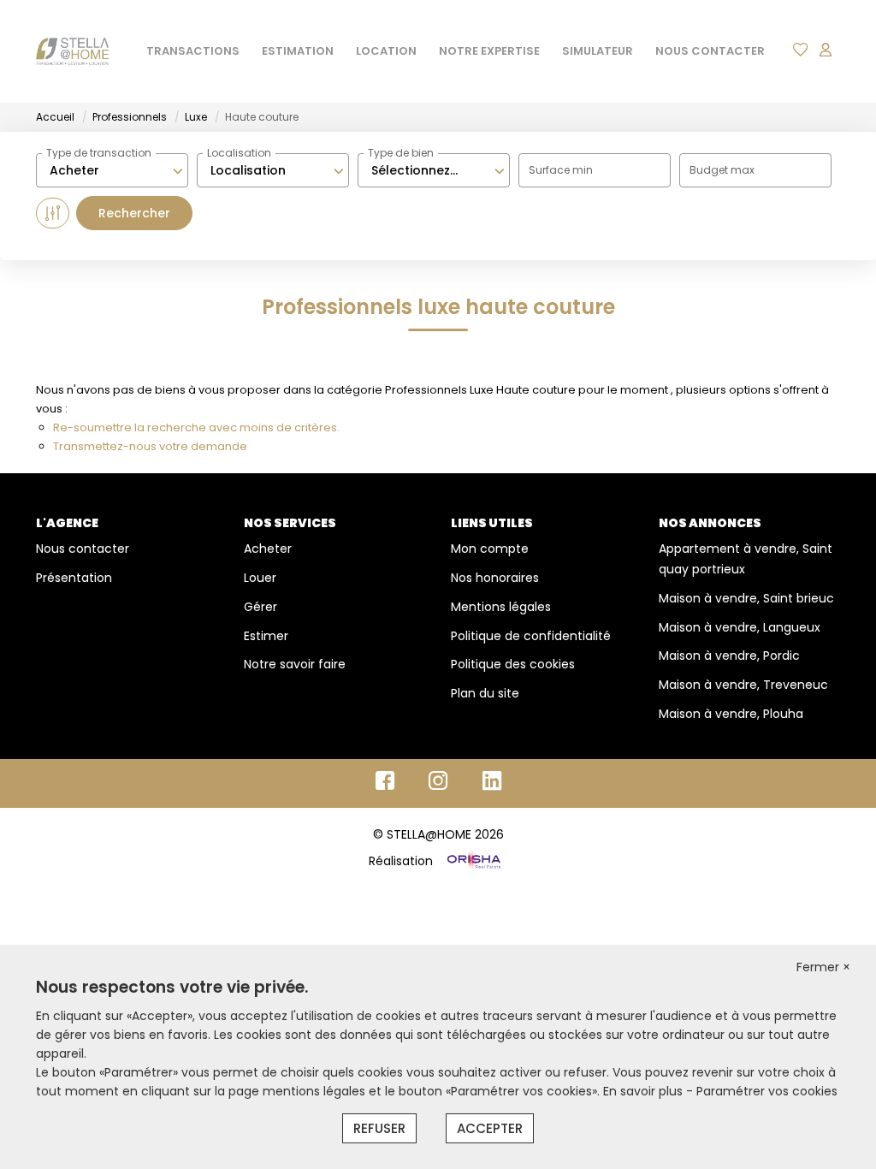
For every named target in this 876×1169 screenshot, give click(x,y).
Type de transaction (98, 152)
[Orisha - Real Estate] (472, 860)
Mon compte (490, 548)
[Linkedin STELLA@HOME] (491, 784)
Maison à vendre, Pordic (729, 655)
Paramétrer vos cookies (767, 1091)
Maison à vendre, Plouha (731, 713)
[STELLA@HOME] (72, 51)
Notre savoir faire (295, 664)
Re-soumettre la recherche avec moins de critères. (196, 427)
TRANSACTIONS (193, 51)
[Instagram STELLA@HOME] (438, 784)
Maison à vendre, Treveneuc (743, 684)
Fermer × (823, 967)
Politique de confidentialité (531, 635)
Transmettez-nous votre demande (150, 446)
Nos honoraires (495, 577)
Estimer (266, 635)
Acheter (268, 548)
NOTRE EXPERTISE (489, 51)
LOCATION (386, 51)
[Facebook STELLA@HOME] (384, 784)
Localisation (239, 152)
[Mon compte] (826, 50)
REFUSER (379, 1128)
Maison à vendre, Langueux (739, 627)
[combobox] (112, 170)
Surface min (561, 170)
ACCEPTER (490, 1128)
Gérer (260, 606)
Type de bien (401, 152)
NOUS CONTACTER (710, 51)
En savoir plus (644, 1091)
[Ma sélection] (800, 50)
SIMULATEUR (597, 51)
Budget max (722, 170)
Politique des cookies (513, 664)
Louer (260, 577)
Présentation (74, 577)
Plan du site (485, 693)
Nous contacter (82, 548)
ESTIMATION (298, 51)
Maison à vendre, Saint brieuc (746, 598)
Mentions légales (501, 606)
